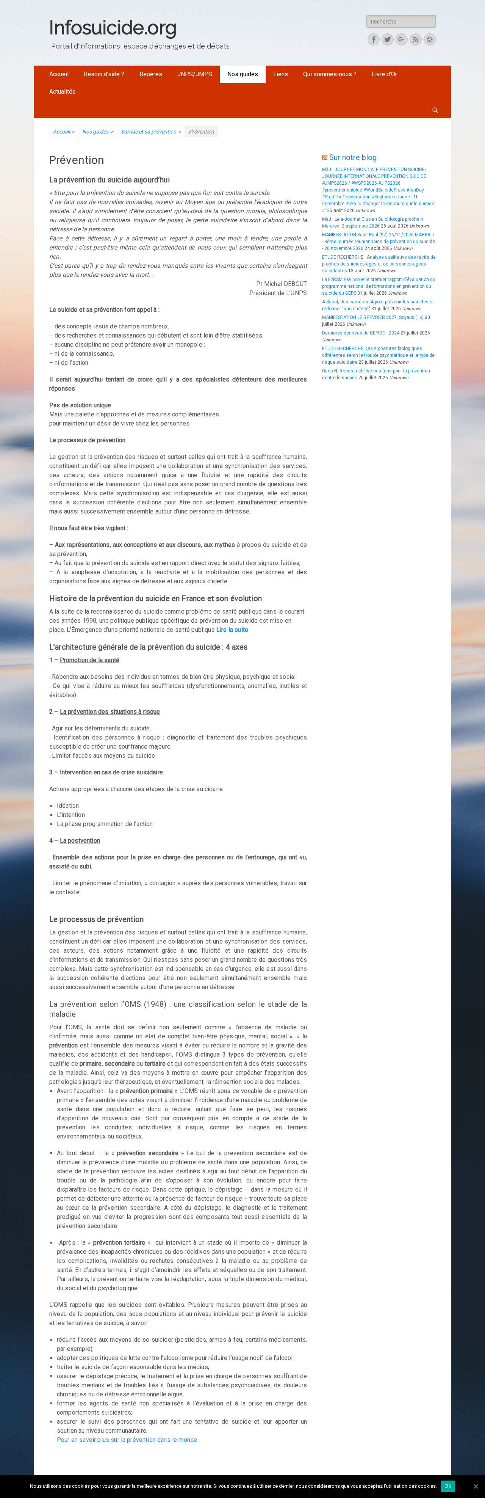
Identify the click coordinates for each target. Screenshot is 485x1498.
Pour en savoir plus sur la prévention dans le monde (127, 1439)
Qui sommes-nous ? (330, 74)
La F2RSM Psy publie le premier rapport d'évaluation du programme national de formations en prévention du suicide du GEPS (378, 286)
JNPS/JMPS (194, 74)
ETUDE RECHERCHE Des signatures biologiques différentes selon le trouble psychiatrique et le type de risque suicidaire (378, 355)
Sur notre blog (353, 157)
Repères (150, 74)
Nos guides (242, 74)
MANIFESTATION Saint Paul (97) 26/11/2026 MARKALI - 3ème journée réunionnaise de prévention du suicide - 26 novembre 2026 (378, 241)
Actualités (62, 91)
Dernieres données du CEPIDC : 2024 (360, 333)
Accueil (59, 74)
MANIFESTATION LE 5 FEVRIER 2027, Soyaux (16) (373, 317)
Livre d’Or (384, 74)
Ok (447, 1486)
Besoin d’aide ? (104, 74)
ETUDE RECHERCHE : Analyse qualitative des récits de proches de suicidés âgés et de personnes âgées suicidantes (379, 263)
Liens (280, 74)
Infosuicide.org (113, 27)
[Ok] (475, 1486)
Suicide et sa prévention (151, 132)
